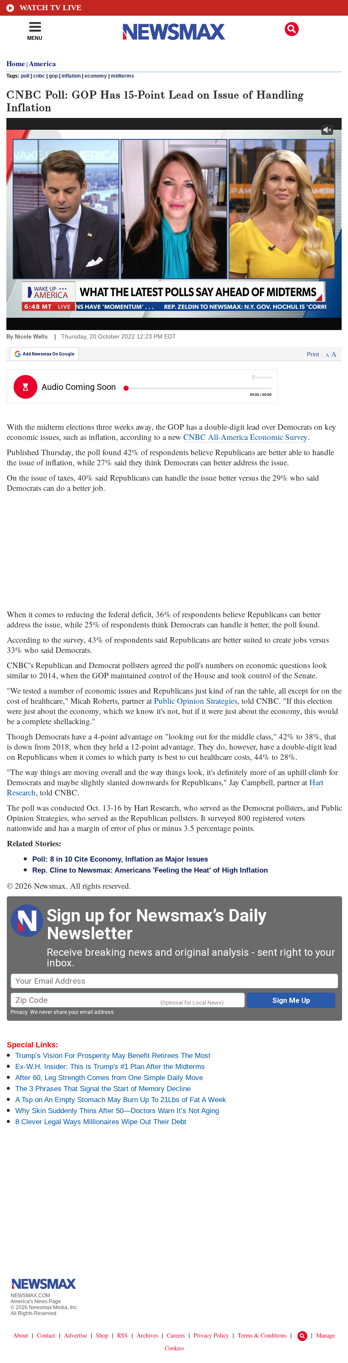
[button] (292, 29)
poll (25, 76)
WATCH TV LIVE (50, 7)
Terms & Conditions (262, 1335)
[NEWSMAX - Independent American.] (174, 31)
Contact (46, 1335)
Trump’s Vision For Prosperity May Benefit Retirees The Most (112, 1056)
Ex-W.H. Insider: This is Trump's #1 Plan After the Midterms (110, 1067)
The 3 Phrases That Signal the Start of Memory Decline (103, 1089)
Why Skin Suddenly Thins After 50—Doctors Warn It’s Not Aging (117, 1111)
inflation (71, 76)
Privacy (19, 1012)
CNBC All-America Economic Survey (245, 436)
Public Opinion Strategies (195, 700)
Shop (102, 1335)
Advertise (75, 1335)
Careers (176, 1335)
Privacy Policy (211, 1335)
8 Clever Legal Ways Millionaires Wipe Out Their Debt (100, 1122)
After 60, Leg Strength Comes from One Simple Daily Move (109, 1078)
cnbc (39, 76)
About (20, 1335)
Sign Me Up (291, 1000)
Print (313, 354)
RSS (122, 1335)
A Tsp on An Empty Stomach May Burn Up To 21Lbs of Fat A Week (120, 1100)
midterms (122, 76)
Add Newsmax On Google (48, 354)
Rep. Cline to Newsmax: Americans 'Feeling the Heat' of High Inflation (150, 870)
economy (95, 76)
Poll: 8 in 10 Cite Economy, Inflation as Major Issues (120, 859)
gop (53, 76)
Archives (147, 1335)
